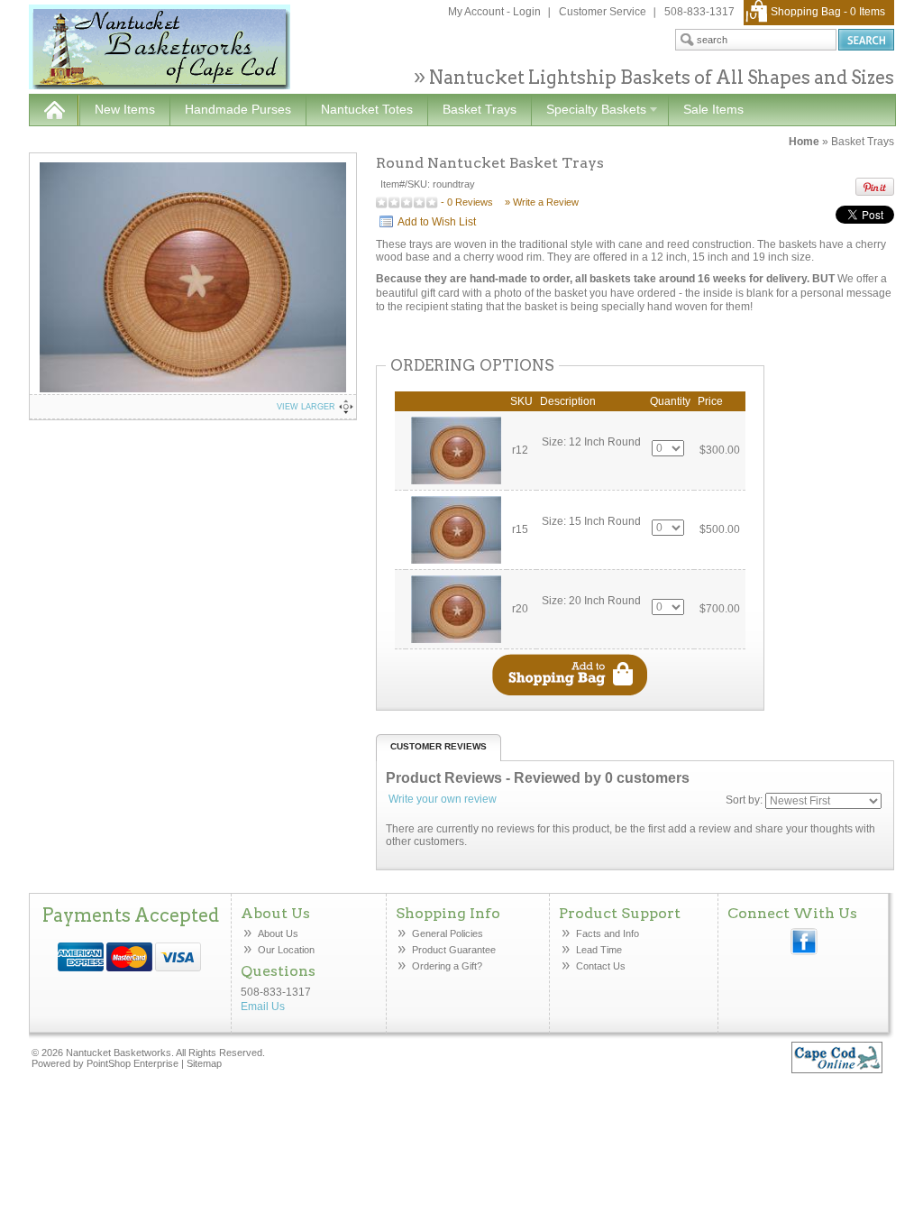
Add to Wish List (437, 222)
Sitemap (204, 1063)
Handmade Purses (238, 109)
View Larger (306, 406)
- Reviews (467, 202)
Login (527, 11)
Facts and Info (607, 933)
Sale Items (713, 109)
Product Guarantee (454, 949)
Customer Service (602, 11)
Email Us (263, 1006)
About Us (278, 933)
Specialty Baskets (588, 110)
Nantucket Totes (367, 109)
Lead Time (599, 949)
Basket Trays (479, 109)
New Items (125, 109)
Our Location (286, 949)
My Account (476, 11)
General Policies (449, 933)
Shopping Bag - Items (828, 11)
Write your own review (442, 799)
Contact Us (601, 966)
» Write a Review (542, 202)
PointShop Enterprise (132, 1063)
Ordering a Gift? (447, 966)
